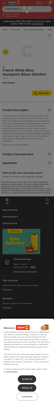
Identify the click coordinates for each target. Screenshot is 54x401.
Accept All (27, 379)
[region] (27, 360)
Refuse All (27, 388)
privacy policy (12, 372)
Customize (27, 396)
